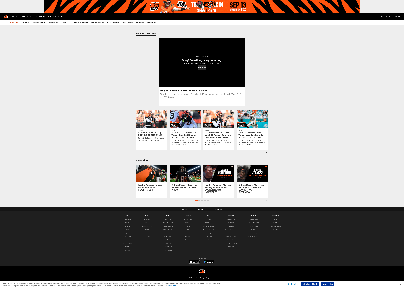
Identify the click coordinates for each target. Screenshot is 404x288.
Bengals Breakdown (168, 239)
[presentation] (267, 153)
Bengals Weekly (168, 236)
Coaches (127, 226)
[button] (202, 67)
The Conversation (147, 239)
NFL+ (208, 239)
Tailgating (231, 226)
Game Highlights (168, 226)
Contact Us (127, 246)
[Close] (400, 284)
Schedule (208, 219)
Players (127, 222)
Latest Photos (188, 219)
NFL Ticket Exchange (208, 229)
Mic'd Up (168, 233)
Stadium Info (231, 219)
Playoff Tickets (254, 226)
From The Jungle (168, 222)
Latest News (147, 219)
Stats (127, 229)
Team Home (127, 219)
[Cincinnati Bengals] (202, 271)
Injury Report (127, 233)
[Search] (379, 16)
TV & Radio (208, 222)
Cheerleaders (188, 239)
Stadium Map (231, 239)
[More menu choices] (62, 16)
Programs (275, 222)
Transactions (127, 239)
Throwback (188, 229)
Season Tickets (253, 219)
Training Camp (127, 243)
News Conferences (168, 229)
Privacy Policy (171, 286)
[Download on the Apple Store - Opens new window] (194, 262)
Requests (275, 229)
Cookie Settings (293, 284)
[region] (202, 284)
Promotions (208, 236)
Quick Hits (147, 236)
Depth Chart (127, 236)
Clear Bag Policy (231, 236)
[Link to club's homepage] (5, 16)
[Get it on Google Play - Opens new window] (209, 263)
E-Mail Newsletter (147, 226)
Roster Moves (147, 233)
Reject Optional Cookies (310, 284)
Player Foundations (275, 226)
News (275, 219)
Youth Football (275, 233)
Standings (208, 233)
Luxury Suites (254, 229)
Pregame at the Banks (231, 229)
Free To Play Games (208, 226)
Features (168, 243)
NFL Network (168, 250)
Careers (127, 250)
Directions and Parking (231, 243)
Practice (188, 226)
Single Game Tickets (253, 222)
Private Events (231, 246)
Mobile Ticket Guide (253, 236)
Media (147, 222)
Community (147, 229)
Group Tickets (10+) (253, 233)
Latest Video (168, 219)
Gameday (188, 222)
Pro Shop (231, 233)
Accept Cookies (328, 284)
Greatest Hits (168, 246)
